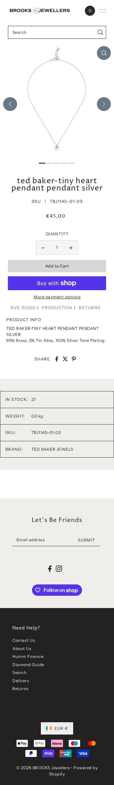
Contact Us (23, 640)
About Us (21, 648)
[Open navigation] (102, 11)
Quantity (57, 233)
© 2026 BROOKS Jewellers (43, 767)
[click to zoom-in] (104, 53)
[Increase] (71, 248)
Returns (20, 688)
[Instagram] (59, 568)
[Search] (100, 32)
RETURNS (89, 307)
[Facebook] (50, 568)
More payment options (57, 296)
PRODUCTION (57, 307)
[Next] (104, 104)
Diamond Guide (28, 664)
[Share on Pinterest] (73, 358)
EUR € (61, 728)
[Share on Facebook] (56, 358)
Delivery (20, 680)
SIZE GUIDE (23, 307)
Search (19, 672)
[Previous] (10, 104)
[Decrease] (43, 248)
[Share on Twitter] (65, 358)
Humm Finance (27, 656)
